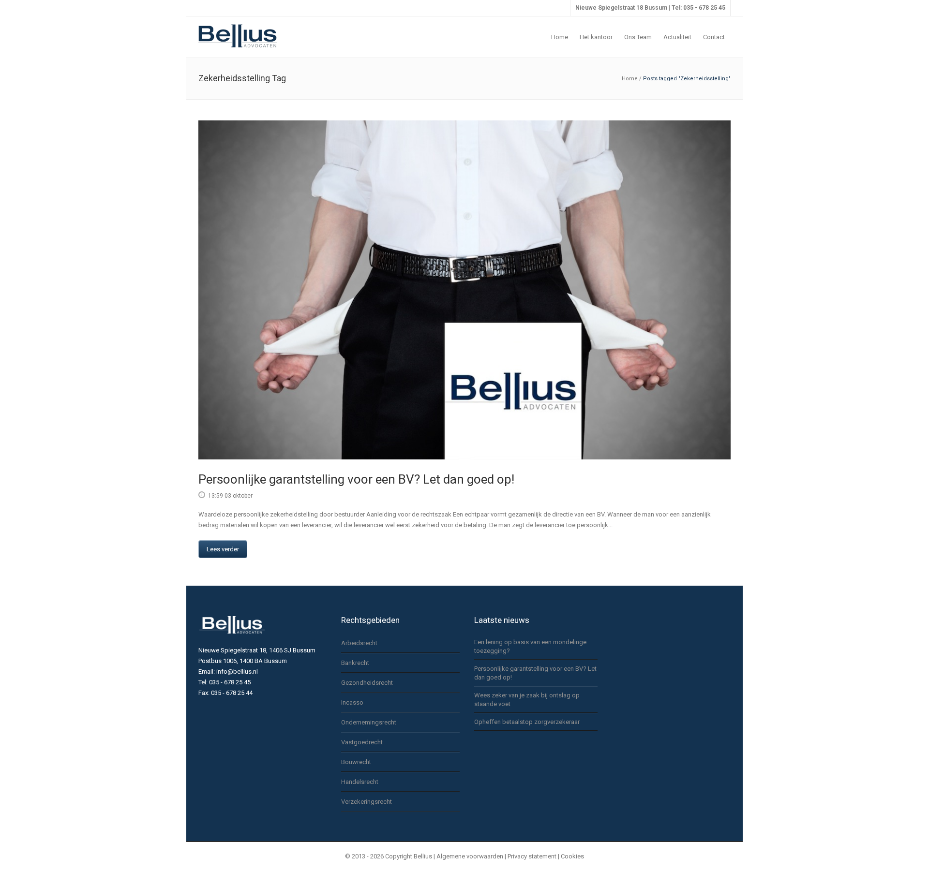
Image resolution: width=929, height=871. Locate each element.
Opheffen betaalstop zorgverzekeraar (527, 721)
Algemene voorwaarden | (471, 856)
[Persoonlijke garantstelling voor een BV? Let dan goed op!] (464, 289)
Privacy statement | (534, 856)
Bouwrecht (356, 762)
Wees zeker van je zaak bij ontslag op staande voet (527, 700)
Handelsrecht (359, 781)
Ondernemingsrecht (368, 722)
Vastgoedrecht (362, 742)
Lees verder (223, 549)
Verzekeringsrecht (366, 801)
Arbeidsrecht (359, 643)
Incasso (352, 702)
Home (630, 78)
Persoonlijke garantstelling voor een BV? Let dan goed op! (356, 479)
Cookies (572, 856)
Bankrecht (355, 662)
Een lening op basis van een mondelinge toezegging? (530, 646)
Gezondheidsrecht (367, 682)
